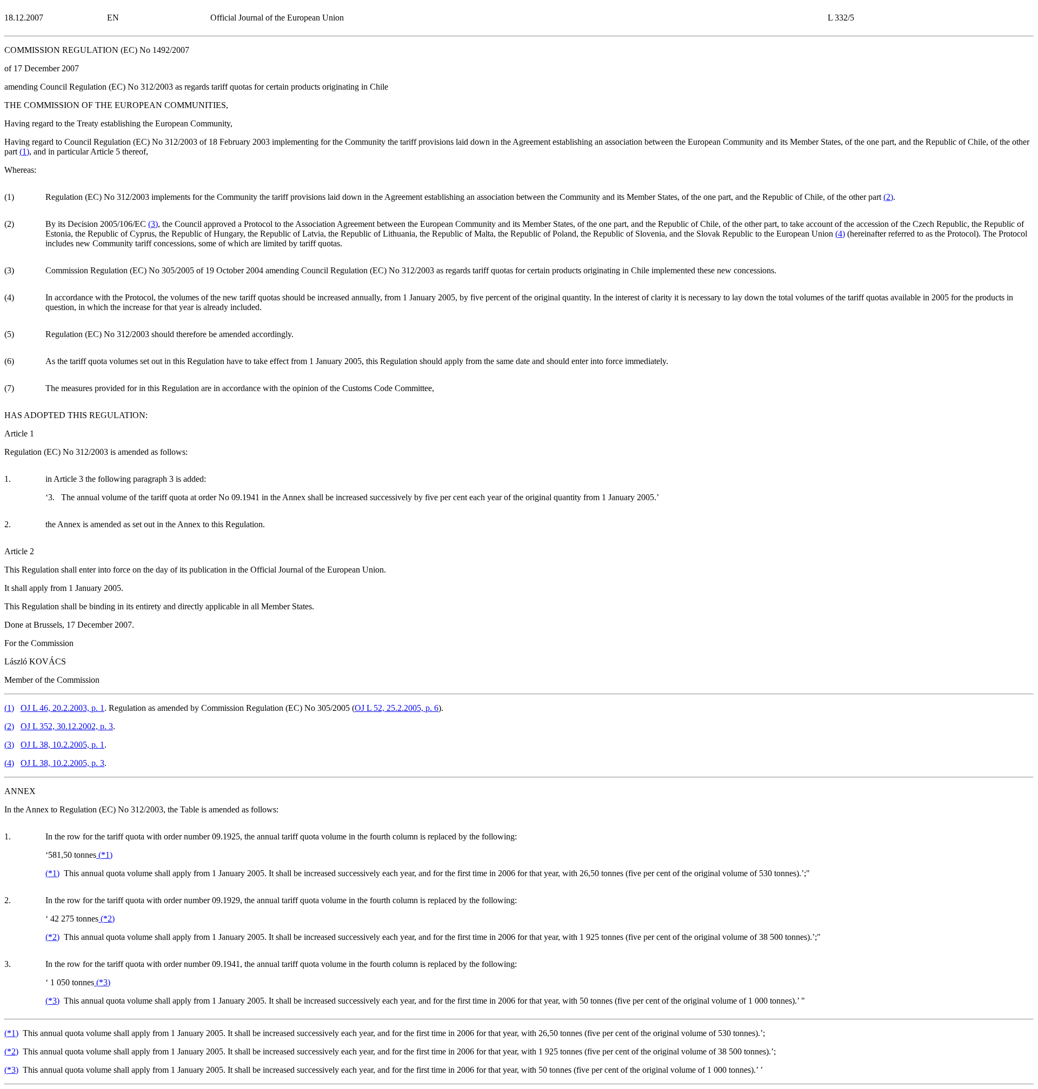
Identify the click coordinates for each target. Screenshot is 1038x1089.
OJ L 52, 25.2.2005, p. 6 (396, 707)
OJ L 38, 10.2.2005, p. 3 (62, 763)
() (24, 151)
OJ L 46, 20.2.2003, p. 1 (62, 707)
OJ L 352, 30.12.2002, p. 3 (67, 726)
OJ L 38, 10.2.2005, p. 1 (62, 744)
